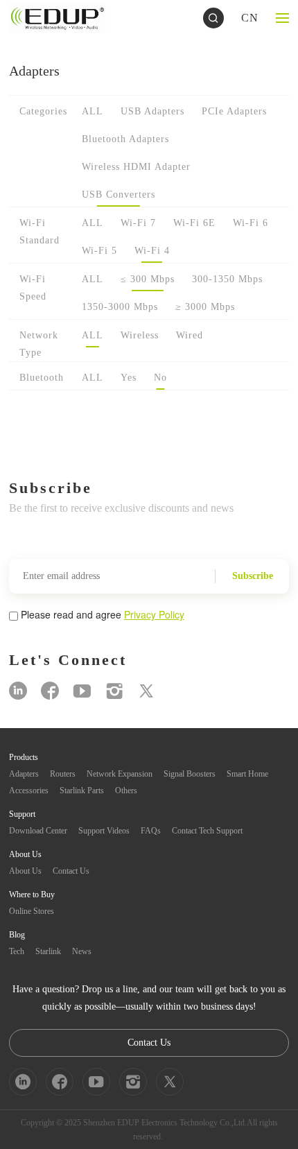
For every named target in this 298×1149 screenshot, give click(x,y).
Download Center (38, 831)
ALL (92, 111)
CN (249, 18)
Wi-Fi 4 (152, 250)
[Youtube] (82, 691)
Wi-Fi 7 (138, 223)
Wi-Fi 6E (194, 223)
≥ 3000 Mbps (205, 307)
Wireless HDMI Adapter (136, 167)
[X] (146, 691)
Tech (16, 951)
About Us (25, 871)
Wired (189, 335)
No (160, 377)
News (81, 951)
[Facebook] (50, 691)
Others (126, 790)
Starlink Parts (82, 790)
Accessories (29, 790)
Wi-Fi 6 (250, 223)
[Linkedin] (18, 691)
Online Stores (31, 911)
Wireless (140, 335)
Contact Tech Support (207, 831)
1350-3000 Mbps (120, 307)
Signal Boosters (190, 774)
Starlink (48, 951)
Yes (129, 377)
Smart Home (247, 774)
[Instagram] (114, 691)
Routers (63, 774)
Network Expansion (119, 774)
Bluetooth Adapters (125, 139)
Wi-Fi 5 (99, 250)
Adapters (24, 774)
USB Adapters (152, 111)
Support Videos (104, 831)
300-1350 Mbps (227, 279)
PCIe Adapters (234, 111)
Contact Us (71, 871)
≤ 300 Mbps (148, 279)
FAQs (151, 831)
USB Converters (118, 194)
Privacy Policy (154, 614)
